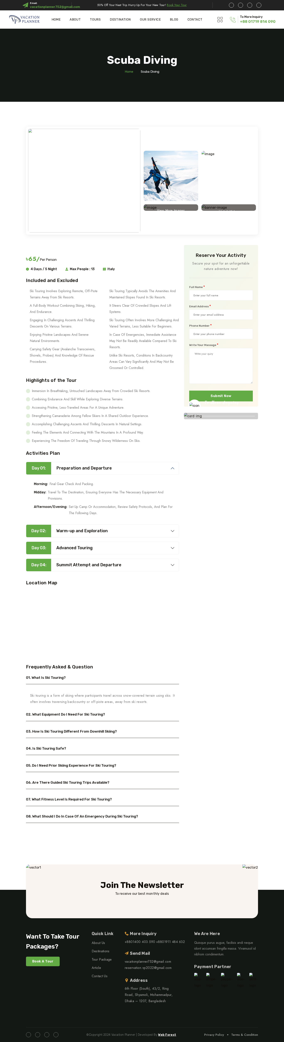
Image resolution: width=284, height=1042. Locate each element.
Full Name (197, 287)
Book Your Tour (177, 5)
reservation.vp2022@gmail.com (148, 967)
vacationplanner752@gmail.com (55, 7)
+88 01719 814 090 (257, 21)
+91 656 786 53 (224, 409)
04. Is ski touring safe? (46, 748)
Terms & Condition (244, 1034)
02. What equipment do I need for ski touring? (65, 714)
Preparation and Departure (72, 468)
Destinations (101, 951)
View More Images (171, 210)
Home (56, 19)
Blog (174, 19)
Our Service (150, 19)
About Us (98, 942)
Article (96, 967)
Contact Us (99, 976)
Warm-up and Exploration (69, 530)
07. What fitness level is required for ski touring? (69, 799)
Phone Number (200, 325)
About (75, 19)
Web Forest (167, 1035)
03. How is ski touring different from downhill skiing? (71, 731)
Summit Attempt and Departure (76, 564)
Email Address (200, 306)
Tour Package (102, 959)
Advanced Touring (62, 547)
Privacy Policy (214, 1034)
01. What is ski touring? (46, 677)
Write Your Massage (203, 345)
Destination (120, 19)
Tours (95, 19)
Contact (195, 19)
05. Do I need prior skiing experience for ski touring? (71, 765)
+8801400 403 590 (140, 941)
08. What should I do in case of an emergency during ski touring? (82, 816)
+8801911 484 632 (170, 941)
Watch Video (228, 210)
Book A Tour (42, 961)
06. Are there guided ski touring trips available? (67, 782)
